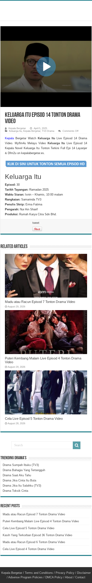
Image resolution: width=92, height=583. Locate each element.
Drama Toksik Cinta (15, 490)
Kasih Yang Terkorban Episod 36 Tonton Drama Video (37, 535)
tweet (35, 222)
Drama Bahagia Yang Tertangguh (24, 470)
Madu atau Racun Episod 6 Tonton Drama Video (34, 542)
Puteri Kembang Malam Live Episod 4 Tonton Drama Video (41, 521)
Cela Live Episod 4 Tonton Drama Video (28, 549)
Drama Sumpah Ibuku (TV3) (21, 465)
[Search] (76, 445)
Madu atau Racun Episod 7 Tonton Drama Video (40, 302)
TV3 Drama (48, 131)
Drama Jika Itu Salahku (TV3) (22, 485)
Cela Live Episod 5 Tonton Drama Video (34, 418)
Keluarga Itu (15, 131)
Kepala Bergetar (17, 128)
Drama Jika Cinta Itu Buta (19, 480)
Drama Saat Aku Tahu (17, 475)
